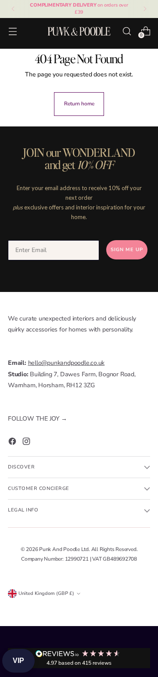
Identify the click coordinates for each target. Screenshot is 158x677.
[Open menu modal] (13, 31)
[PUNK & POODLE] (79, 31)
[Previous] (13, 9)
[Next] (144, 9)
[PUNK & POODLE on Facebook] (13, 443)
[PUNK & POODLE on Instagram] (27, 443)
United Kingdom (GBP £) (46, 593)
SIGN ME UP (127, 249)
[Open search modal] (127, 31)
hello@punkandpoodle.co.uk (66, 363)
